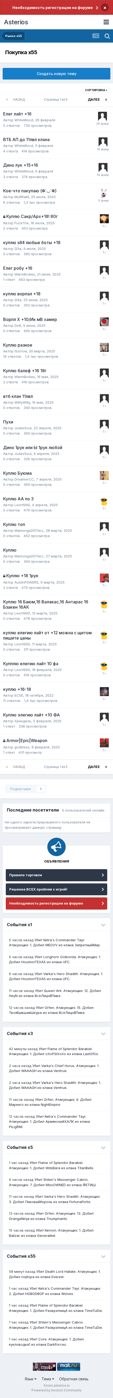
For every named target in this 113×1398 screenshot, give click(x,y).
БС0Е (18, 695)
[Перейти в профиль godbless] (104, 742)
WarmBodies (24, 274)
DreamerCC (24, 479)
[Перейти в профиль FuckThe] (104, 218)
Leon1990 (22, 505)
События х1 (19, 924)
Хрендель (22, 721)
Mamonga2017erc (29, 530)
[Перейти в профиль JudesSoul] (104, 424)
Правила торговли (25, 875)
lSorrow (20, 351)
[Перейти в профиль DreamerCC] (104, 475)
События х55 (21, 1256)
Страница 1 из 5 (56, 99)
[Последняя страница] (106, 100)
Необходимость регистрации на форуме (52, 7)
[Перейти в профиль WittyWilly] (104, 398)
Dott (17, 325)
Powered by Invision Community (56, 1390)
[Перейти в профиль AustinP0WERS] (104, 578)
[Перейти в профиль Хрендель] (104, 717)
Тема (47, 1379)
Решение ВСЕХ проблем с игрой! (38, 889)
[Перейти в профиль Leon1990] (104, 501)
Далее (94, 99)
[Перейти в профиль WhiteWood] (102, 116)
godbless (21, 747)
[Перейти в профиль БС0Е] (104, 691)
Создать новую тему (56, 73)
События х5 (20, 1147)
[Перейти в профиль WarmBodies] (104, 270)
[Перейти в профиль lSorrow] (104, 347)
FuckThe (21, 223)
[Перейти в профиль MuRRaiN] (103, 193)
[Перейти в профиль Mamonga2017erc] (104, 526)
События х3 (20, 1033)
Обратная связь (74, 1379)
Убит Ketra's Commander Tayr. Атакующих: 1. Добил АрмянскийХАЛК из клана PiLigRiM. (49, 1121)
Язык (29, 1379)
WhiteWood (23, 120)
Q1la (17, 248)
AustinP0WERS (26, 582)
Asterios (16, 22)
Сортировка (95, 90)
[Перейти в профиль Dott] (104, 321)
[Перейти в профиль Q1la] (104, 244)
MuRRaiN (21, 197)
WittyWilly (22, 402)
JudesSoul (23, 428)
